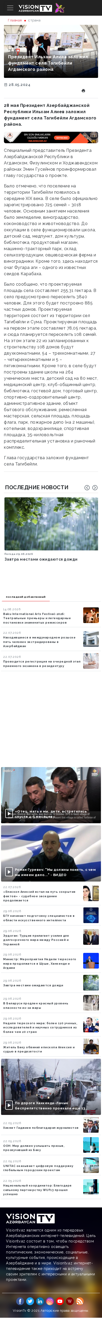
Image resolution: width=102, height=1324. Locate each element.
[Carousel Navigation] (91, 487)
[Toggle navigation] (10, 8)
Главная (15, 20)
